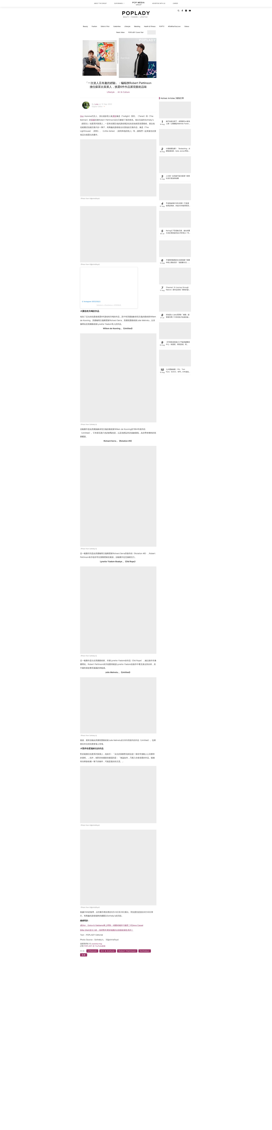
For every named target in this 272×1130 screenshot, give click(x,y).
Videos (186, 26)
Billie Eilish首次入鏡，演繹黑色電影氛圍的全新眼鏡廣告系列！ (106, 930)
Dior (82, 116)
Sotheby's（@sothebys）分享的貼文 (109, 305)
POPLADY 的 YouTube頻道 (94, 946)
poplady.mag (97, 944)
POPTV (161, 26)
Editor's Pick (105, 26)
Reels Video (120, 32)
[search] (178, 11)
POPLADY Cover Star (135, 32)
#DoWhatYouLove (174, 26)
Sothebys (144, 951)
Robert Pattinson (127, 951)
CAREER (175, 3)
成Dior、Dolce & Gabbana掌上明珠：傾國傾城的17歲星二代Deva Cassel (111, 925)
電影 (114, 116)
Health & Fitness (149, 26)
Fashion (94, 26)
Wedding (137, 26)
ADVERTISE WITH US (158, 3)
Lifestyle (127, 26)
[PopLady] (136, 14)
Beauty (85, 26)
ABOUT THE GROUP (100, 3)
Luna (96, 104)
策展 (84, 955)
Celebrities (117, 26)
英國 (93, 120)
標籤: (83, 951)
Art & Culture (123, 92)
